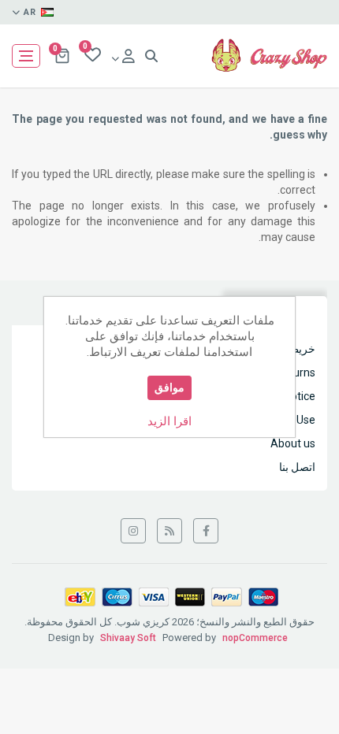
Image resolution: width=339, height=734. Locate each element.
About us (292, 443)
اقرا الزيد (169, 421)
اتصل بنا (297, 467)
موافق (169, 387)
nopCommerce (255, 637)
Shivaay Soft (128, 637)
